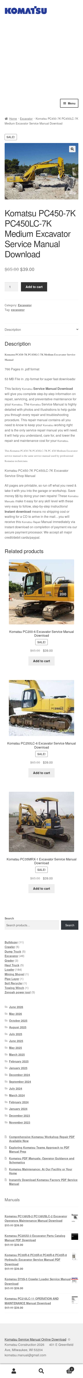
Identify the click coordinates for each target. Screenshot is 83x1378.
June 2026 (16, 1007)
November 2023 (19, 1122)
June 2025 (16, 1041)
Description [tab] (13, 329)
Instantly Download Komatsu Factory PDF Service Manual (43, 1182)
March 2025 (17, 1054)
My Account (14, 1371)
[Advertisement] (41, 55)
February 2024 (19, 1102)
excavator (18, 310)
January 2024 (18, 1109)
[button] (72, 149)
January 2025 (18, 1068)
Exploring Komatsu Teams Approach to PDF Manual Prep (39, 1149)
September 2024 (20, 1082)
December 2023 (19, 1115)
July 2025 (15, 1034)
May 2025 (15, 1048)
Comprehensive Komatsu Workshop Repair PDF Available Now (42, 1139)
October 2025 (18, 1020)
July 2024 (15, 1088)
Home (13, 118)
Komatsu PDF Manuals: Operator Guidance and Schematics (41, 1160)
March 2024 (17, 1095)
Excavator (26, 118)
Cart (64, 1368)
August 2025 (17, 1027)
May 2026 (15, 1014)
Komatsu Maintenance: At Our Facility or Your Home (40, 1171)
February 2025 (19, 1061)
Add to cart (34, 286)
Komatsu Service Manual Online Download (35, 1339)
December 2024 (19, 1075)
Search (9, 918)
